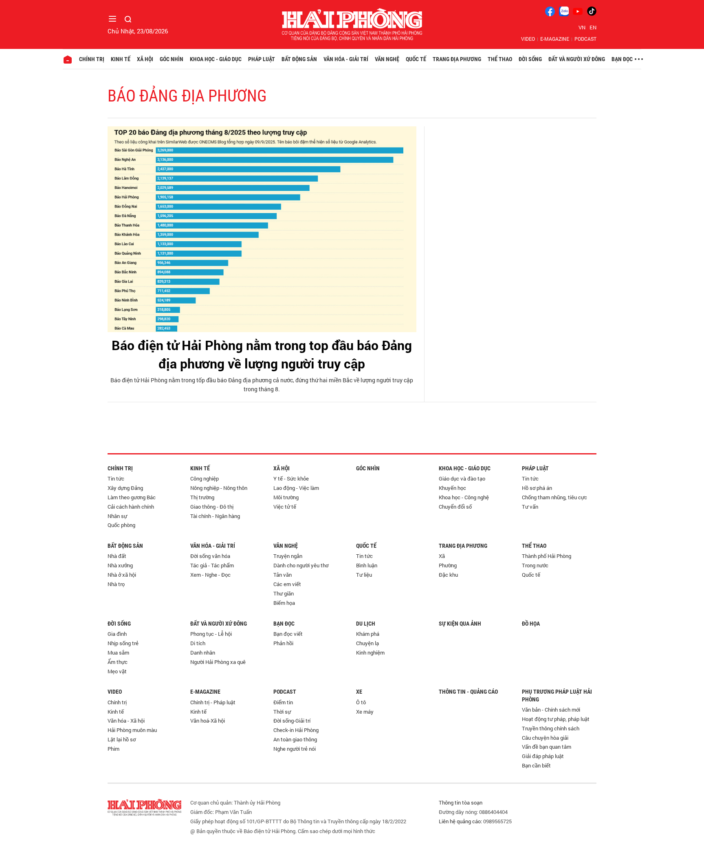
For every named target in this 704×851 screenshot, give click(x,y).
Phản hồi (283, 643)
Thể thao (500, 59)
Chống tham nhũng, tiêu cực (554, 497)
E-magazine (554, 38)
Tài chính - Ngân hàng (215, 516)
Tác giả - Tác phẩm (212, 565)
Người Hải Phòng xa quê (218, 662)
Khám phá (367, 633)
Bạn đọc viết (288, 633)
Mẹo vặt (117, 671)
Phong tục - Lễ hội (211, 633)
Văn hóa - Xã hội (126, 720)
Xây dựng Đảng (125, 488)
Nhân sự (117, 516)
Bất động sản (299, 59)
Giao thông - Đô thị (211, 506)
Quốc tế (416, 59)
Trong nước (535, 565)
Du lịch (365, 623)
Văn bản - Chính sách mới (551, 709)
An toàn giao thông (295, 739)
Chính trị (91, 59)
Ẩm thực (118, 662)
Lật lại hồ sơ (122, 739)
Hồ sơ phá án (537, 488)
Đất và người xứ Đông (576, 59)
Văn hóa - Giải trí (345, 59)
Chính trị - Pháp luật (212, 702)
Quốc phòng (121, 525)
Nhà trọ (116, 584)
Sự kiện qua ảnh (460, 623)
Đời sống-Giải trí (291, 720)
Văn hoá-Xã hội (207, 720)
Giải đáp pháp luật (543, 756)
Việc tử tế (284, 506)
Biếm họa (284, 602)
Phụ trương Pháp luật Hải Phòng (557, 695)
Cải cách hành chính (131, 506)
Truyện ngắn (287, 556)
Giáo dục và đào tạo (462, 478)
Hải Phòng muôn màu (132, 730)
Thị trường (202, 497)
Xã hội (145, 59)
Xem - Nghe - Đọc (210, 574)
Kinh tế (120, 59)
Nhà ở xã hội (122, 574)
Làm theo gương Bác (132, 497)
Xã (442, 556)
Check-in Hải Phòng (296, 730)
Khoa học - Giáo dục (216, 59)
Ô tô (361, 702)
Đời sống (530, 59)
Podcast (585, 38)
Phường (448, 565)
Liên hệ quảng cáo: (460, 821)
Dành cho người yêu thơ (300, 565)
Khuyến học (452, 488)
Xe (359, 691)
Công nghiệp (204, 478)
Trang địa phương (457, 59)
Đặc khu (448, 574)
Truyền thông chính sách (550, 728)
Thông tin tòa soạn (460, 802)
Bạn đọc (622, 59)
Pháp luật (261, 59)
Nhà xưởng (120, 565)
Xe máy (365, 711)
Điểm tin (283, 702)
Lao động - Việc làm (296, 488)
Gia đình (117, 633)
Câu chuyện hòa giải (545, 737)
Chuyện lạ (367, 643)
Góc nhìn (171, 59)
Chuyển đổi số (455, 506)
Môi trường (286, 497)
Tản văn (282, 574)
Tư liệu (364, 574)
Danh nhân (202, 652)
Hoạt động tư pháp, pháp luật (556, 719)
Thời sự (282, 711)
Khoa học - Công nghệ (464, 497)
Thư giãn (283, 593)
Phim (113, 748)
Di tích (197, 643)
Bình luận (366, 565)
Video (528, 38)
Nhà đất (117, 556)
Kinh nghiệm (370, 652)
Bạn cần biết (536, 765)
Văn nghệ (387, 59)
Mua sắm (118, 652)
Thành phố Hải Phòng (546, 556)
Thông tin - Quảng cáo (468, 691)
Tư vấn (530, 506)
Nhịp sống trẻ (123, 643)
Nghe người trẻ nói (294, 748)
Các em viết (287, 584)
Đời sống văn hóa (210, 556)
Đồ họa (531, 623)
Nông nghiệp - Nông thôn (218, 488)
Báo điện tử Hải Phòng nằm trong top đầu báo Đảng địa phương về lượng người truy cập (262, 354)
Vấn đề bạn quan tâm (546, 746)
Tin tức (116, 478)
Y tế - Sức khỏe (291, 478)
